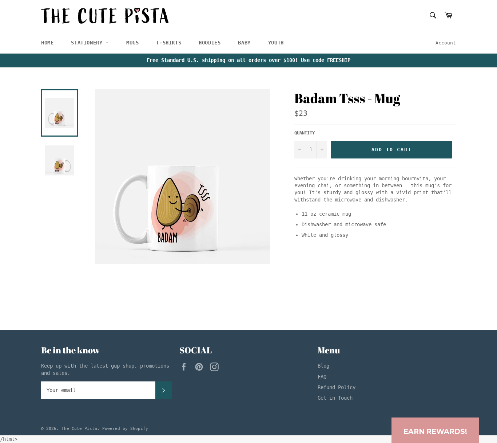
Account (446, 43)
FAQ (322, 377)
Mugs (132, 43)
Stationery (88, 43)
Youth (276, 43)
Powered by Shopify (125, 428)
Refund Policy (336, 387)
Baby (244, 43)
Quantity (304, 133)
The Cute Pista (79, 428)
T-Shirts (168, 43)
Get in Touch (335, 398)
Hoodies (209, 43)
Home (47, 43)
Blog (323, 366)
